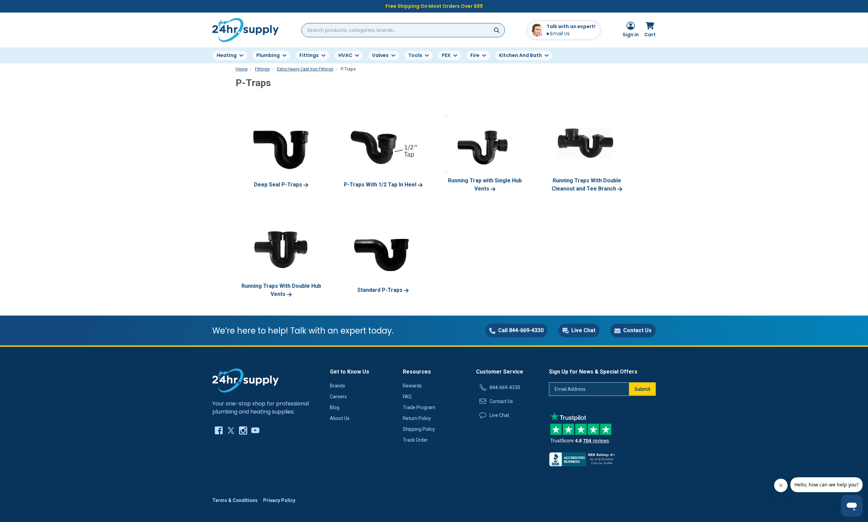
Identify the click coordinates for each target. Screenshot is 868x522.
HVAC (345, 55)
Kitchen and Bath (520, 55)
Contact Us (501, 401)
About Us (340, 418)
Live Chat (499, 415)
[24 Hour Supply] (245, 380)
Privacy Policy (279, 500)
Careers (338, 396)
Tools (415, 55)
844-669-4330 (505, 387)
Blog (334, 407)
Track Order (415, 440)
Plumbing (268, 55)
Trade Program (419, 407)
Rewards (412, 385)
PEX (446, 55)
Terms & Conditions (235, 500)
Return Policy (417, 418)
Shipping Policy (419, 429)
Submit (642, 389)
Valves (380, 55)
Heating (227, 55)
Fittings (309, 55)
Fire (474, 55)
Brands (337, 385)
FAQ (407, 396)
